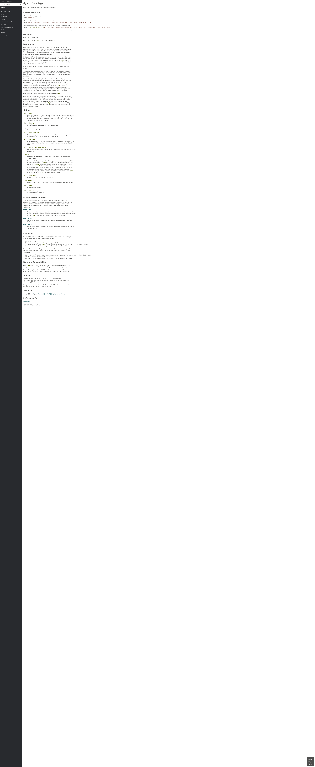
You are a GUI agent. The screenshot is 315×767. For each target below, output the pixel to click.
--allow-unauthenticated (37, 147)
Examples (3, 24)
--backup (31, 123)
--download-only (38, 27)
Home (310, 759)
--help (30, 185)
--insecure (32, 175)
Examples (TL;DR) (5, 11)
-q (24, 128)
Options (3, 19)
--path (58, 85)
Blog (309, 762)
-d (30, 27)
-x (44, 135)
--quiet (30, 128)
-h (24, 185)
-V (24, 190)
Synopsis (3, 13)
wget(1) (65, 294)
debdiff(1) (49, 294)
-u (24, 147)
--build (26, 154)
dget (3, 8)
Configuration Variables (7, 21)
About (310, 764)
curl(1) (32, 294)
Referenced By (5, 35)
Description (4, 16)
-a (24, 113)
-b (24, 123)
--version (31, 190)
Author (2, 29)
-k (24, 175)
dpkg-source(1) (57, 294)
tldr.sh (70, 30)
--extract (31, 139)
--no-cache (27, 180)
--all (39, 40)
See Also (3, 32)
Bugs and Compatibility (7, 27)
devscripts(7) (27, 301)
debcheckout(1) (40, 294)
